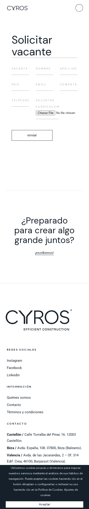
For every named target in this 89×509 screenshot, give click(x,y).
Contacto (14, 405)
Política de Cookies (50, 490)
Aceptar (44, 504)
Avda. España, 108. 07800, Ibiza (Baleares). (44, 448)
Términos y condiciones (25, 412)
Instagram (14, 361)
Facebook (14, 368)
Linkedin (13, 375)
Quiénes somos (19, 398)
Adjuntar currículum (48, 103)
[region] (44, 487)
